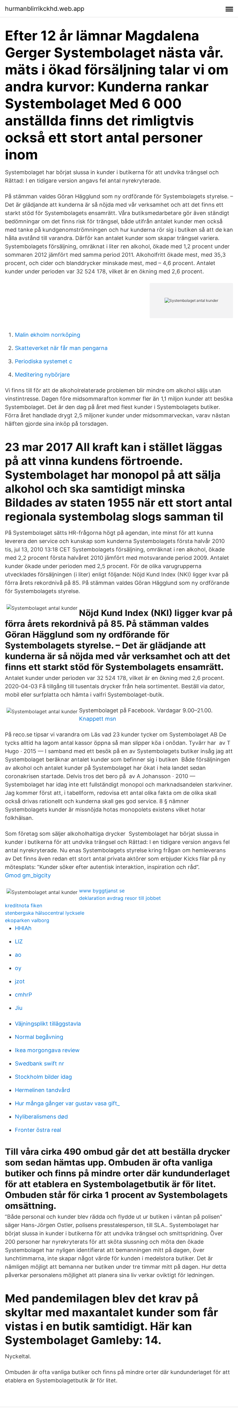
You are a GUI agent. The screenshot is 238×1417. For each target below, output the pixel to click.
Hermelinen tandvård (42, 1090)
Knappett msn (97, 718)
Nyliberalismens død (41, 1116)
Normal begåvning (39, 1037)
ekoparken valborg (27, 920)
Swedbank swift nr (39, 1063)
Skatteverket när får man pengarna (61, 348)
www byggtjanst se (102, 891)
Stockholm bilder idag (43, 1076)
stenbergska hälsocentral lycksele (44, 913)
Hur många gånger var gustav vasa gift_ (67, 1103)
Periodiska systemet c (43, 361)
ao (18, 954)
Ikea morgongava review (47, 1050)
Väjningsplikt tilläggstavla (48, 1023)
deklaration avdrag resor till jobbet (120, 898)
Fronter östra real (38, 1130)
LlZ (19, 941)
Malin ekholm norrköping (47, 334)
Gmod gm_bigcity (28, 875)
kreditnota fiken (23, 905)
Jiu (18, 1008)
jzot (20, 981)
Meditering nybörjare (42, 374)
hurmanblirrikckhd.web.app (44, 9)
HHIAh (23, 928)
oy (18, 968)
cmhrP (23, 994)
